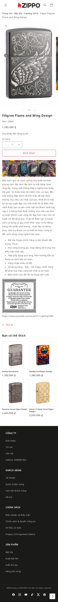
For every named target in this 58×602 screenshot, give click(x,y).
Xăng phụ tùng (13, 571)
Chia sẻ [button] (9, 324)
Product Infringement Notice (20, 534)
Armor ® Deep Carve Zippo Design (41, 410)
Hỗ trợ (9, 497)
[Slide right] (35, 110)
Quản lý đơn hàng (15, 484)
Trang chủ (7, 13)
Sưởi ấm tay (12, 565)
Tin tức (9, 447)
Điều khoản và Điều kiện (18, 515)
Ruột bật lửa (12, 558)
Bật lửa (18, 13)
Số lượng (6, 139)
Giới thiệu (11, 440)
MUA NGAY (29, 153)
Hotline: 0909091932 (16, 459)
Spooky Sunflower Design (40, 371)
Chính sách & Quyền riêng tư (20, 521)
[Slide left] (23, 110)
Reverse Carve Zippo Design (14, 409)
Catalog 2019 (31, 13)
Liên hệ (9, 453)
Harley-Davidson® (10, 371)
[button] (6, 5)
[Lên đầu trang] (52, 596)
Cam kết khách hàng (16, 490)
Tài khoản (10, 477)
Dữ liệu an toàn (13, 527)
